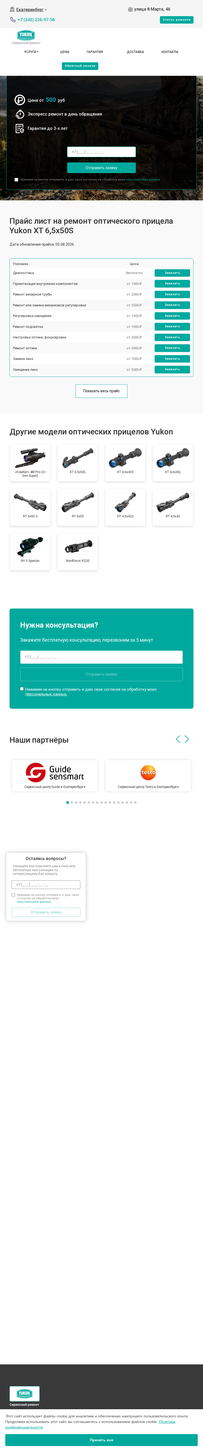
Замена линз (23, 359)
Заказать (172, 273)
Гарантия (95, 52)
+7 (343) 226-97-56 (36, 19)
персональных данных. (143, 179)
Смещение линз (25, 370)
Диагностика (23, 273)
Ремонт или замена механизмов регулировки (49, 305)
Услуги (30, 52)
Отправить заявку (101, 168)
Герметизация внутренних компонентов (45, 284)
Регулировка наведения (32, 316)
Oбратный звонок (80, 66)
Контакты (170, 52)
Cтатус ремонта (177, 19)
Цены (64, 52)
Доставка (135, 52)
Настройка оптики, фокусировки (39, 337)
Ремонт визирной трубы (32, 294)
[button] (178, 739)
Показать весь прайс (101, 391)
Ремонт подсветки (28, 327)
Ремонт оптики (25, 348)
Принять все (101, 1440)
